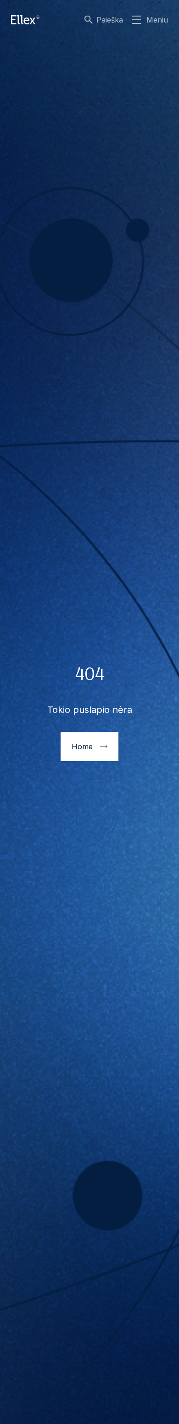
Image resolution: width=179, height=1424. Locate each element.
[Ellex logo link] (25, 19)
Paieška (109, 19)
